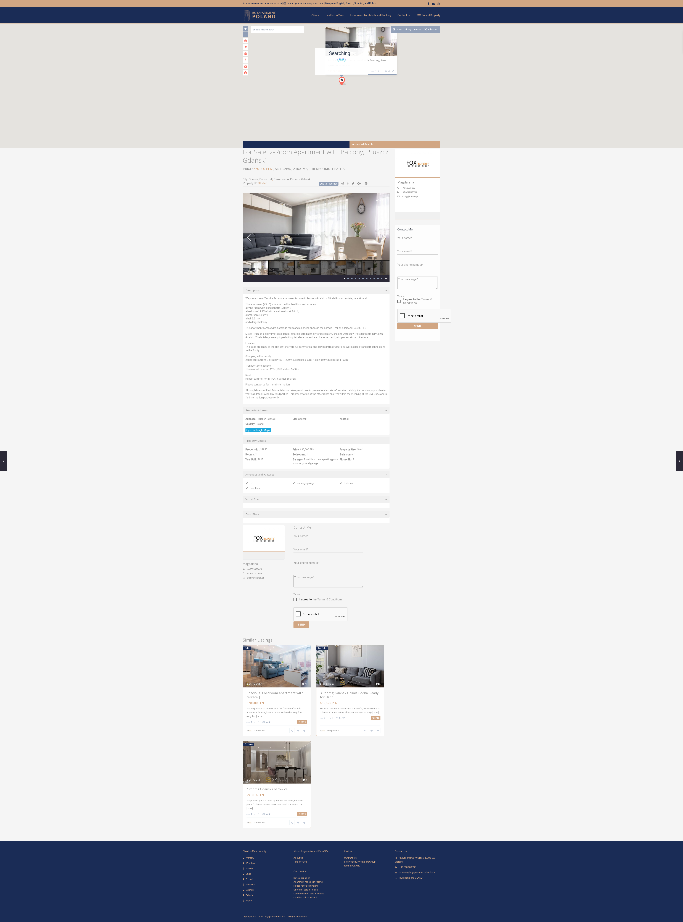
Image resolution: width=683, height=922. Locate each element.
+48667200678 (254, 573)
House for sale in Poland (306, 885)
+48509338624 (254, 569)
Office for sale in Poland (305, 889)
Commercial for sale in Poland (308, 893)
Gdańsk (250, 890)
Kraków (249, 868)
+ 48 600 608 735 (254, 3)
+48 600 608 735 (407, 867)
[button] (342, 81)
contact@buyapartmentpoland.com (305, 3)
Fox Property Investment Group (360, 861)
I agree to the (320, 599)
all (271, 179)
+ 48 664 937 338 (273, 3)
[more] (259, 716)
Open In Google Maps (258, 430)
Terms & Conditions (330, 599)
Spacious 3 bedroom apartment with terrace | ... (275, 695)
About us (298, 858)
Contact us (404, 15)
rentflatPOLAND (352, 865)
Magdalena (263, 539)
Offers (315, 15)
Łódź (248, 874)
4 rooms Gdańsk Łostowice (267, 789)
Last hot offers (335, 15)
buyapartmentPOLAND (411, 877)
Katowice (250, 884)
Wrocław (250, 863)
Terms (296, 594)
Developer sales (301, 878)
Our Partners (350, 858)
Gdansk (253, 179)
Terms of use (300, 861)
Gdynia (249, 895)
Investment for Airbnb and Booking (370, 15)
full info (302, 722)
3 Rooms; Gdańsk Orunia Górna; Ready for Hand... (349, 695)
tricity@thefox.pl (255, 577)
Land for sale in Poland (305, 897)
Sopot (249, 900)
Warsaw (250, 858)
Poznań (249, 879)
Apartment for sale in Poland (308, 882)
